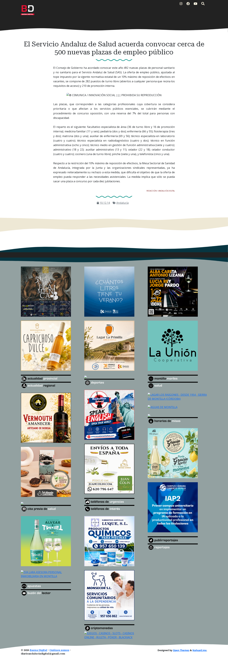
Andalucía (122, 203)
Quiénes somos (59, 650)
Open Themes (181, 650)
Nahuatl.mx (199, 650)
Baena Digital (38, 650)
